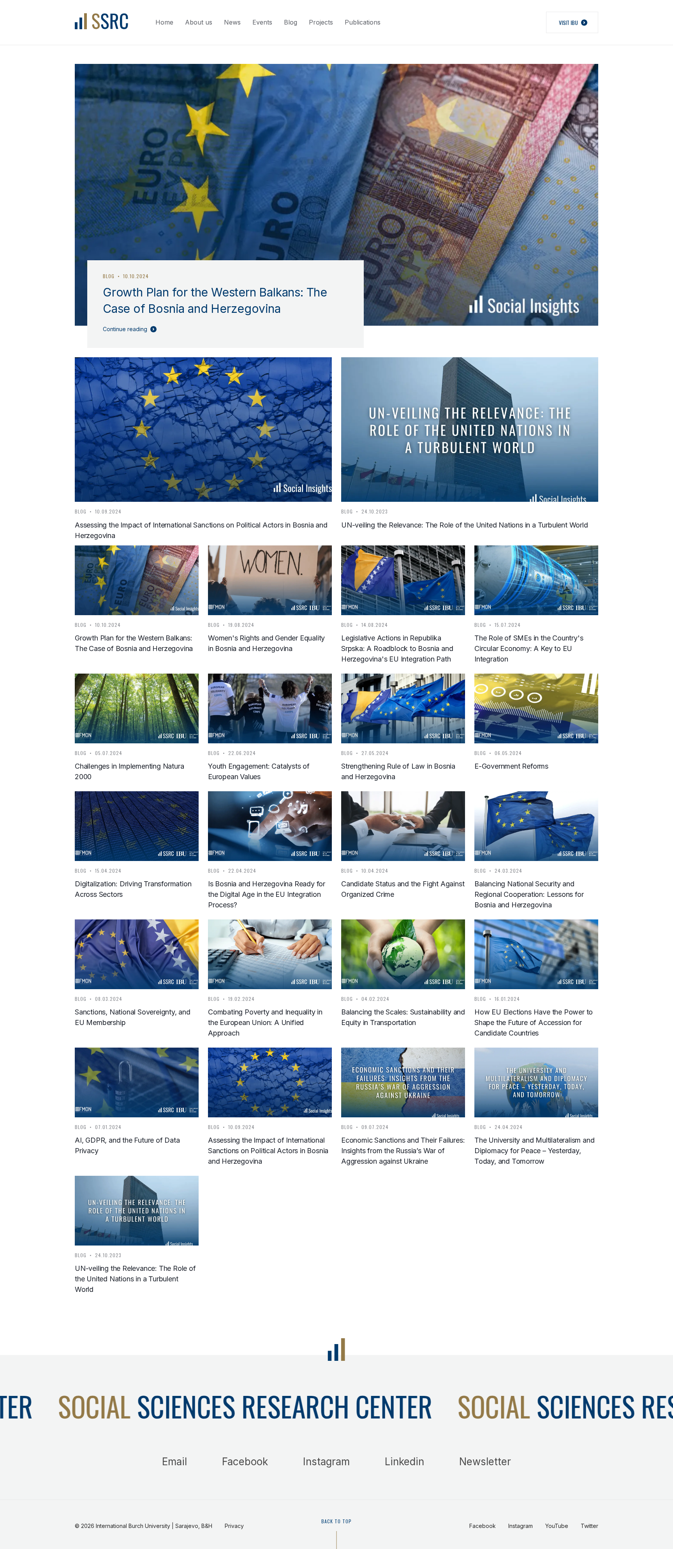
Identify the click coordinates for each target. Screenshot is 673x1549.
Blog (290, 22)
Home (164, 22)
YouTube (556, 1526)
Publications (363, 22)
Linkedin (404, 1461)
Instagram (326, 1461)
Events (262, 22)
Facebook (245, 1461)
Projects (321, 22)
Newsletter (485, 1461)
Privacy (234, 1526)
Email (174, 1461)
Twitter (589, 1526)
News (232, 22)
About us (198, 22)
